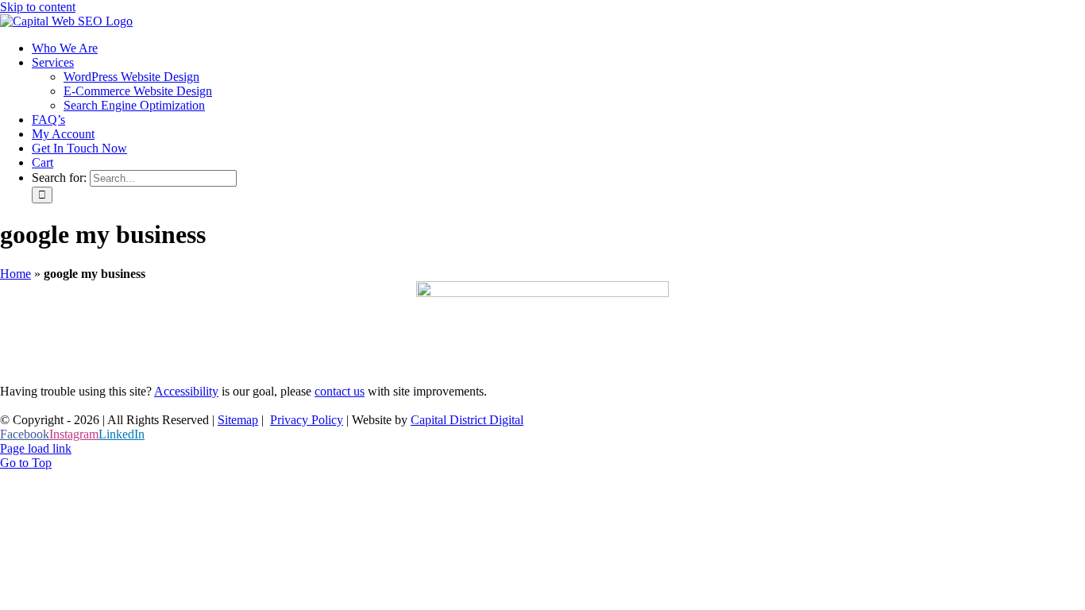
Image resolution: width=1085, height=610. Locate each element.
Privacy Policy (306, 420)
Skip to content (37, 7)
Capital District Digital (467, 420)
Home (15, 273)
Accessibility (186, 391)
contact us (340, 391)
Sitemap (238, 420)
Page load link (35, 448)
